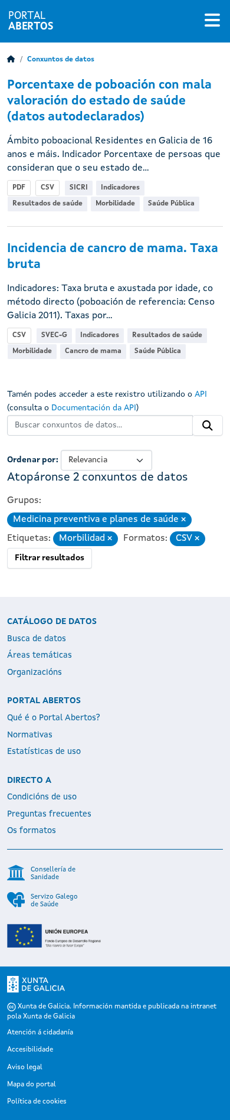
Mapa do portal (31, 1084)
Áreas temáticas (39, 655)
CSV (47, 187)
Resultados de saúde (47, 203)
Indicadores (120, 187)
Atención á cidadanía (40, 1032)
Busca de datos (36, 639)
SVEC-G (54, 335)
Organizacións (34, 672)
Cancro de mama (93, 351)
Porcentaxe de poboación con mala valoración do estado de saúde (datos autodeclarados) (109, 101)
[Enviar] (207, 425)
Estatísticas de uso (44, 751)
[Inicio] (11, 59)
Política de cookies (37, 1101)
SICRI (79, 187)
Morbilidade (115, 203)
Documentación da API (93, 408)
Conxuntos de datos (60, 59)
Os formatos (31, 831)
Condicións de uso (42, 797)
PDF (18, 187)
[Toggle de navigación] (212, 21)
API (201, 394)
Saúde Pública (171, 203)
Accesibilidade (30, 1049)
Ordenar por (31, 460)
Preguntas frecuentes (49, 814)
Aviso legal (24, 1067)
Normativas (29, 735)
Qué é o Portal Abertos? (53, 718)
